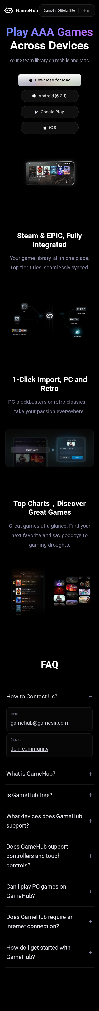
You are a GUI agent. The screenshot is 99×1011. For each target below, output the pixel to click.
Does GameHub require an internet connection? (40, 922)
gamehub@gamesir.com (39, 723)
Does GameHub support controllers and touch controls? (37, 855)
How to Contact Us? (31, 696)
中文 (86, 10)
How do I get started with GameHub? (38, 952)
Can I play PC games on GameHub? (36, 891)
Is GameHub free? (29, 795)
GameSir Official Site (59, 10)
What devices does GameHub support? (44, 821)
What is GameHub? (30, 773)
